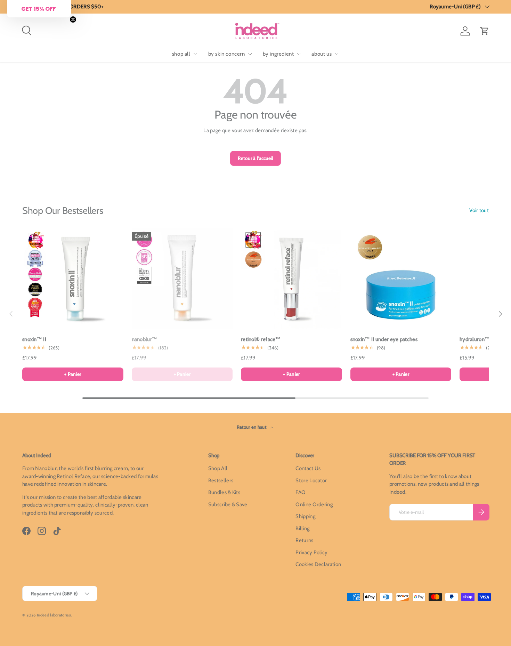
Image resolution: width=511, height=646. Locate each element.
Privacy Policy (311, 552)
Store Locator (311, 480)
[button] (484, 31)
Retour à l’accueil (255, 158)
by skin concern (226, 54)
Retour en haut (252, 427)
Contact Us (308, 468)
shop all (181, 54)
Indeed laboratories (54, 615)
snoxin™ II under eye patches (383, 339)
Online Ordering (314, 504)
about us (321, 54)
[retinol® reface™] (291, 278)
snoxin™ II (34, 339)
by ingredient (278, 54)
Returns (304, 540)
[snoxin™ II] (72, 278)
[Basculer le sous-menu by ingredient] (298, 54)
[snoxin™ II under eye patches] (401, 278)
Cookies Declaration (318, 564)
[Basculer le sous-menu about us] (336, 54)
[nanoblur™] (182, 278)
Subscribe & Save (228, 504)
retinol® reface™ (261, 339)
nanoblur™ (144, 339)
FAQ (300, 492)
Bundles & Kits (224, 492)
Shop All (217, 468)
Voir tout (479, 210)
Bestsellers (220, 480)
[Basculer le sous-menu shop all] (195, 54)
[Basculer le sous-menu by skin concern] (250, 54)
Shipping (305, 516)
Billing (302, 528)
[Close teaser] (73, 19)
